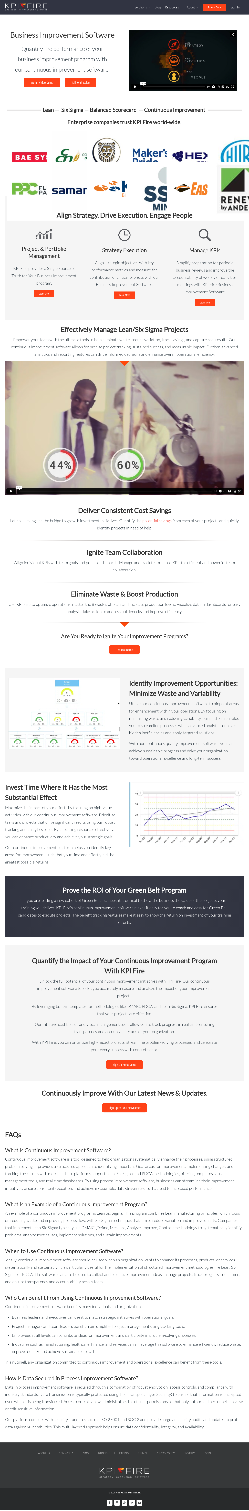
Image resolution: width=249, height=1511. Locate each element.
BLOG (85, 1453)
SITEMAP (142, 1453)
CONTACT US (66, 1453)
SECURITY (189, 1453)
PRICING (124, 1453)
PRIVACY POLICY (166, 1453)
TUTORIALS (104, 1453)
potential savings (157, 520)
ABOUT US (44, 1453)
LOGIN (207, 1453)
